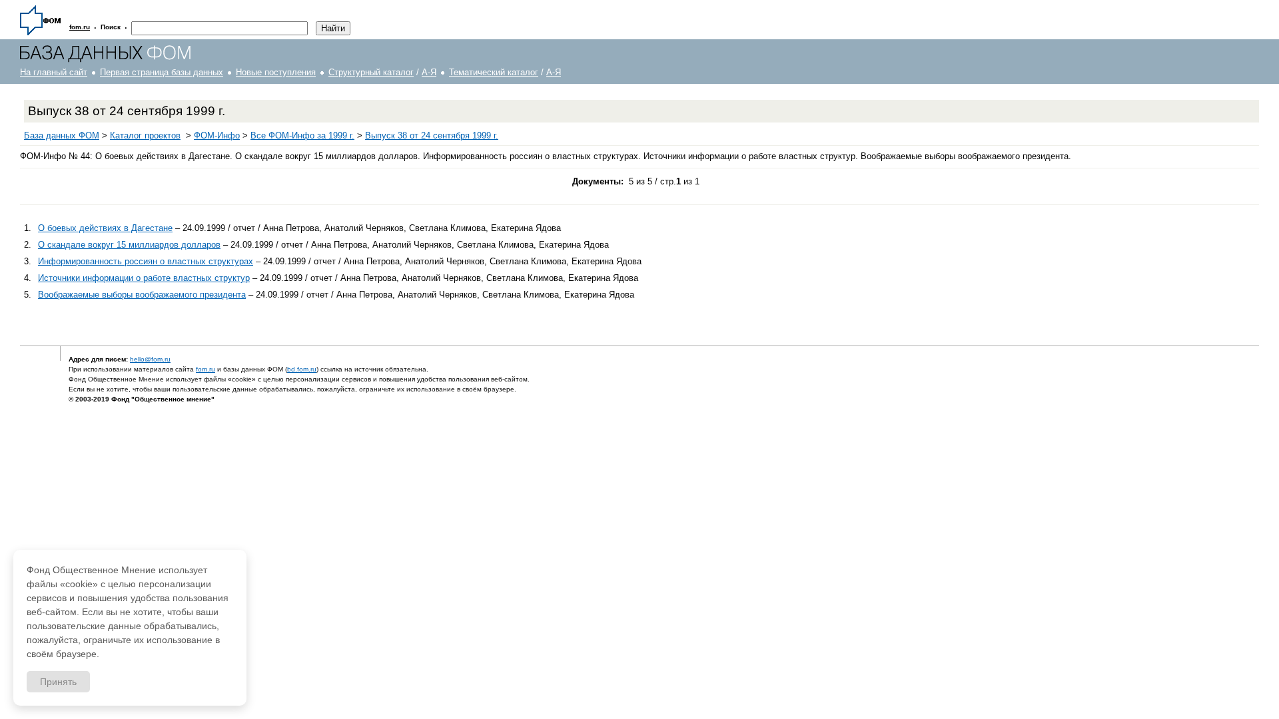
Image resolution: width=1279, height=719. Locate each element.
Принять (58, 681)
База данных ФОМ (61, 135)
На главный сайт (53, 72)
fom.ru (205, 369)
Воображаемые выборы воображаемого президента (142, 295)
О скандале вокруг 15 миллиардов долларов (129, 245)
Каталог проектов (145, 135)
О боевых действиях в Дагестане (105, 228)
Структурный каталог (371, 72)
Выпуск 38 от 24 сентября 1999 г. (431, 135)
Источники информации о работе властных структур (144, 278)
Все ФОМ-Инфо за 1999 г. (302, 135)
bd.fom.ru (301, 369)
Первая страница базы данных (161, 72)
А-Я (429, 72)
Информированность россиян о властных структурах (145, 261)
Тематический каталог (493, 72)
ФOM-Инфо (217, 135)
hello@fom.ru (150, 359)
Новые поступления (276, 72)
